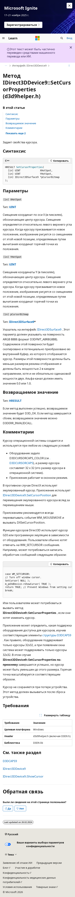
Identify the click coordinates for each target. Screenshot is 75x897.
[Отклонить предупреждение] (69, 5)
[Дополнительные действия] (69, 66)
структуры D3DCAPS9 (56, 635)
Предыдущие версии (49, 862)
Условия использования (17, 887)
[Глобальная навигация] (3, 38)
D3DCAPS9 (10, 761)
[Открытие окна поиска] (61, 38)
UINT (12, 207)
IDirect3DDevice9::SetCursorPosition (27, 495)
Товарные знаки (46, 887)
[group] (37, 582)
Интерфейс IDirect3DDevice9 (29, 65)
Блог (5, 867)
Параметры (13, 118)
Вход (69, 38)
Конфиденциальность (16, 872)
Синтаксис (12, 114)
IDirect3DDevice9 (14, 769)
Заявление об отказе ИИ (17, 862)
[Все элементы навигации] (6, 66)
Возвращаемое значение (21, 123)
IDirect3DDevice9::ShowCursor (23, 776)
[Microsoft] (37, 38)
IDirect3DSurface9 (21, 322)
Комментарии (14, 127)
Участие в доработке (27, 867)
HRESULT (15, 401)
